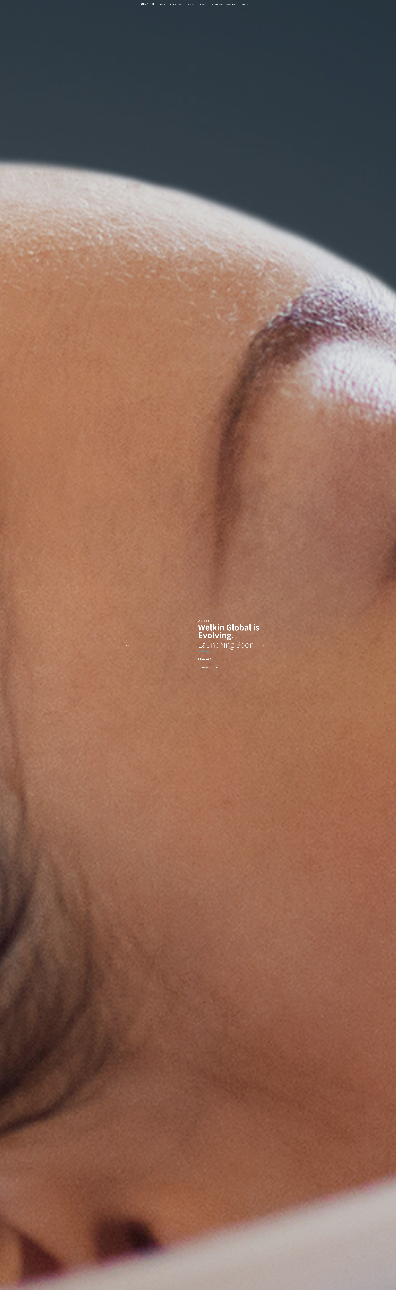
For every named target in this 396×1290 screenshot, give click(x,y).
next (266, 646)
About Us (162, 4)
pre (128, 646)
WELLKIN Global (217, 4)
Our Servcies (189, 4)
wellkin (147, 4)
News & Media (231, 4)
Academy (203, 4)
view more (204, 667)
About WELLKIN (175, 4)
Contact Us (245, 4)
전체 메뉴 (254, 5)
